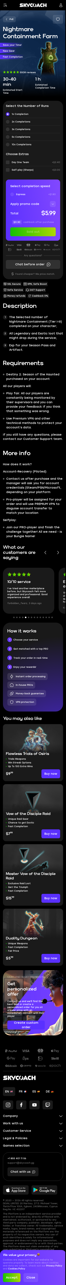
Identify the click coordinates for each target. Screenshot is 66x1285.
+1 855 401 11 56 (17, 1158)
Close (30, 1277)
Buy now (50, 773)
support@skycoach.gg (21, 1163)
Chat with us (20, 1171)
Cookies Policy (24, 1268)
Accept (12, 1277)
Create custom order (26, 1025)
